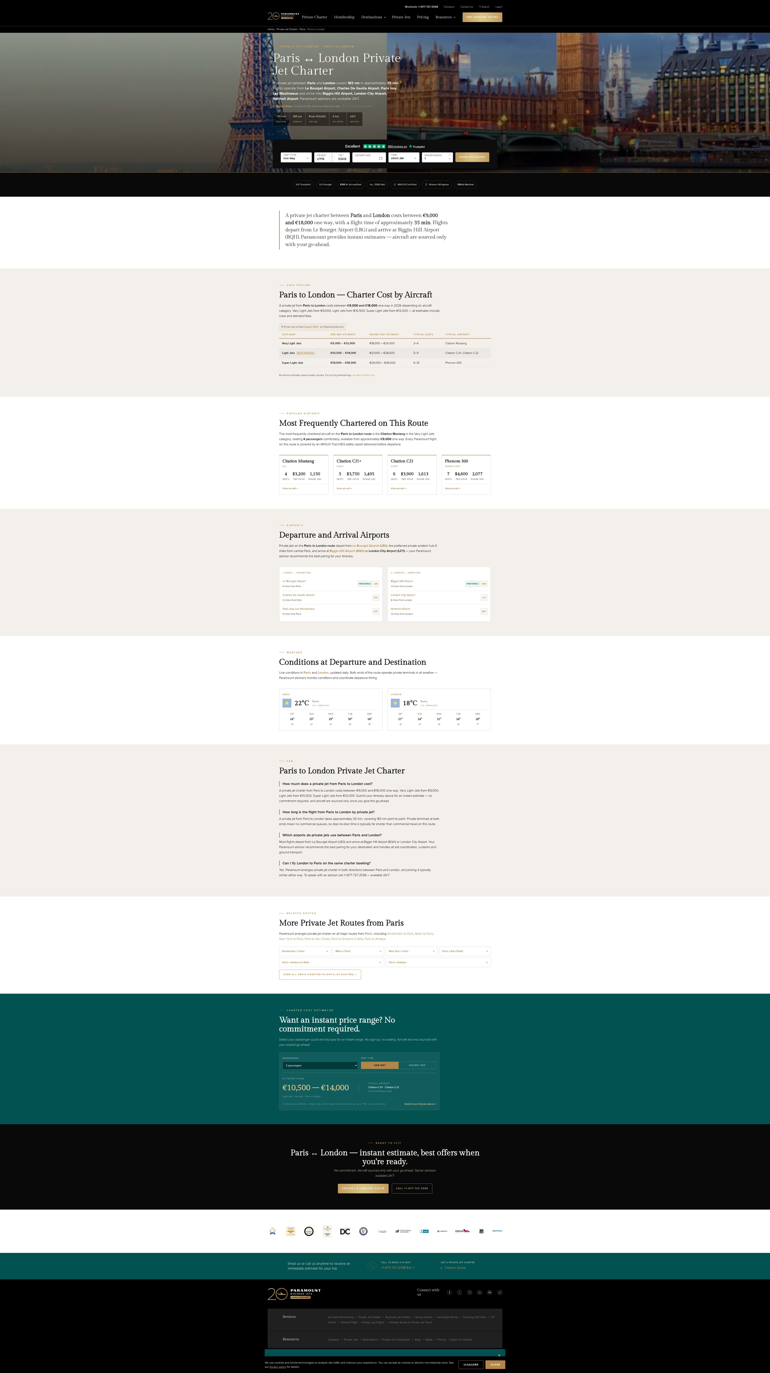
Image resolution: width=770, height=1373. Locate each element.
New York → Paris (412, 951)
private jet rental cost (363, 375)
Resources (444, 17)
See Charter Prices (482, 17)
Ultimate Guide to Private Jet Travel (410, 1322)
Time (394, 155)
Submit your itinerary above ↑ (420, 1104)
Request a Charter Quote (363, 1188)
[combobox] (323, 159)
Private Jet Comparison (396, 1339)
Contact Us (467, 6)
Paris (302, 29)
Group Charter (423, 1317)
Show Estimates (472, 157)
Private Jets (401, 17)
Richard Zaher (284, 106)
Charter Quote (455, 1268)
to (340, 155)
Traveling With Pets (474, 1317)
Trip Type (289, 155)
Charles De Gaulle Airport (298, 595)
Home (271, 29)
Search (485, 6)
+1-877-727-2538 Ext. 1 (397, 1268)
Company (449, 6)
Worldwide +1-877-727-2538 (421, 6)
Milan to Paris (424, 934)
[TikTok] (499, 1292)
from (321, 155)
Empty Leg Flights (373, 1322)
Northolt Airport (400, 609)
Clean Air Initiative (461, 1339)
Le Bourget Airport (294, 581)
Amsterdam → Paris (305, 951)
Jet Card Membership (341, 1317)
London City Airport (403, 595)
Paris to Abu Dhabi (317, 939)
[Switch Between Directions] (332, 157)
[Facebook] (449, 1292)
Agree (495, 1364)
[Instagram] (469, 1292)
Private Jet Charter (287, 29)
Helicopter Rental (447, 1317)
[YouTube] (489, 1292)
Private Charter (314, 17)
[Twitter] (459, 1292)
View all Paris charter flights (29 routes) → (320, 974)
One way (380, 1065)
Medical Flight (349, 1322)
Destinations (371, 17)
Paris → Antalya (438, 962)
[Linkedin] (479, 1292)
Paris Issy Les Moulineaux (299, 609)
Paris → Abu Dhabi (465, 951)
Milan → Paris (358, 951)
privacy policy (278, 1367)
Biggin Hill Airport (401, 581)
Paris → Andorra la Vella (331, 962)
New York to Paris (291, 939)
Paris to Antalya (375, 939)
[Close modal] (499, 1355)
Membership (344, 17)
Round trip (417, 1065)
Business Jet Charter (397, 1317)
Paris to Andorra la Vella (347, 939)
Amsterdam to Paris (400, 934)
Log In (498, 6)
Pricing (423, 17)
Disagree (471, 1364)
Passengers (433, 155)
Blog (417, 1339)
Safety (429, 1339)
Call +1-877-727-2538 (412, 1188)
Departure (363, 155)
